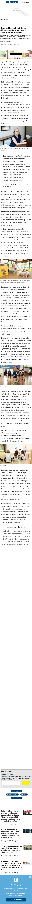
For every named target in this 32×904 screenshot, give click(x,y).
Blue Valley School (16, 791)
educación (23, 794)
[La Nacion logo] (12, 2)
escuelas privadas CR (12, 794)
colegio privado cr (16, 798)
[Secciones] (3, 2)
